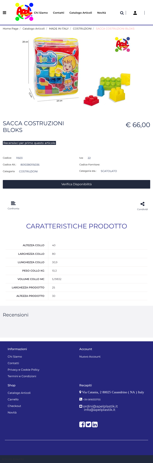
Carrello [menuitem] (13, 399)
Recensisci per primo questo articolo (29, 143)
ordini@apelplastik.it (100, 406)
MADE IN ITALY (59, 28)
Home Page (10, 28)
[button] (76, 71)
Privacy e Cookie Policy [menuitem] (23, 369)
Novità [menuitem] (101, 12)
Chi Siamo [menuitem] (41, 12)
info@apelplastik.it (99, 410)
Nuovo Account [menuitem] (90, 356)
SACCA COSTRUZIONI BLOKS (115, 28)
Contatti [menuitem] (58, 12)
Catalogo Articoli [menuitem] (80, 12)
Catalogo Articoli (34, 28)
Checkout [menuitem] (14, 406)
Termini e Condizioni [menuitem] (22, 376)
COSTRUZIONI (82, 28)
